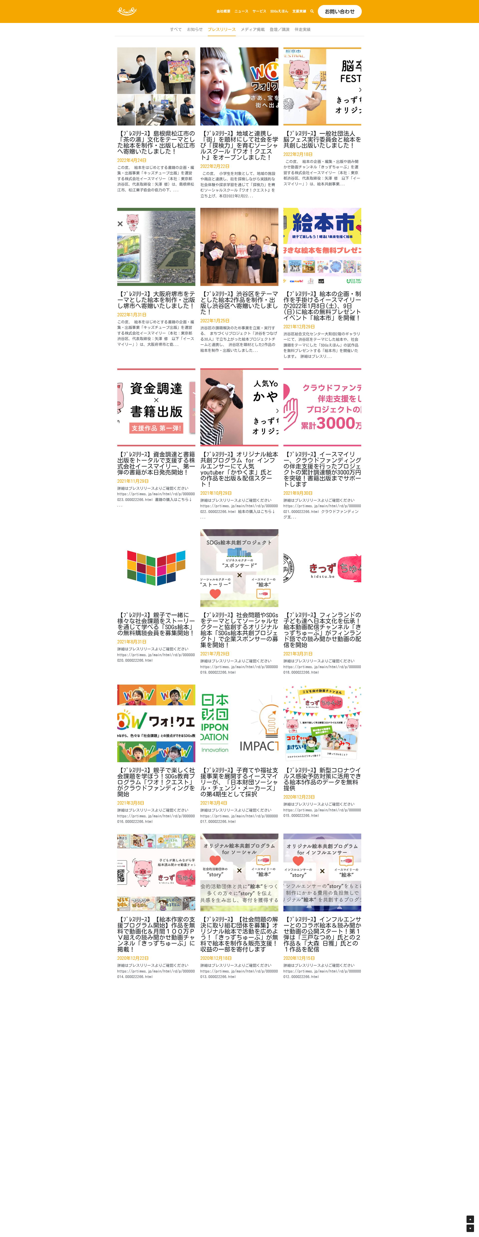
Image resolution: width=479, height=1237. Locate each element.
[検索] (312, 11)
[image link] (127, 11)
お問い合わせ (340, 11)
